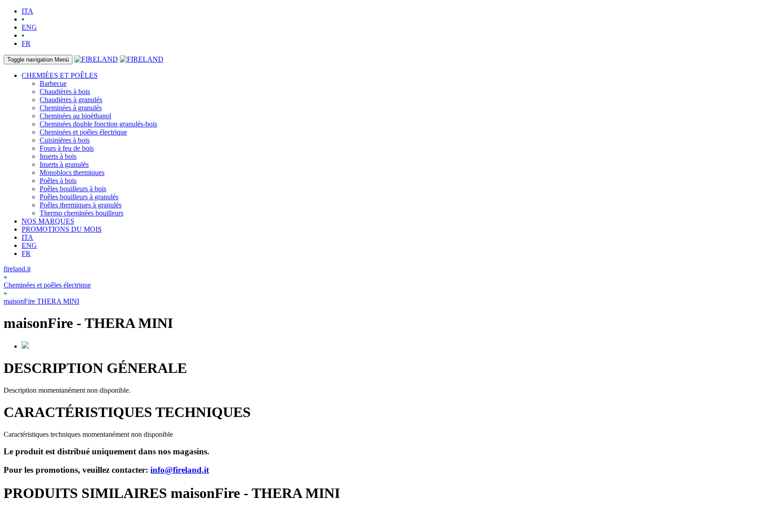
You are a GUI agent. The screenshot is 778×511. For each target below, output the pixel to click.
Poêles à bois (58, 180)
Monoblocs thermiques (72, 172)
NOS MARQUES (48, 221)
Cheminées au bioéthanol (75, 116)
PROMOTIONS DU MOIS (62, 229)
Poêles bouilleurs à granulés (79, 197)
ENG (29, 27)
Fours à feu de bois (67, 148)
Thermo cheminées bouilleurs (81, 213)
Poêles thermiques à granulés (81, 205)
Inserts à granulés (64, 164)
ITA (27, 11)
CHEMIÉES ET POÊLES (60, 75)
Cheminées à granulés (71, 108)
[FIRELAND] (96, 59)
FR (26, 43)
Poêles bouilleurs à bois (73, 189)
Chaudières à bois (65, 91)
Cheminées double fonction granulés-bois (98, 124)
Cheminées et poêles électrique (83, 132)
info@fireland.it (179, 470)
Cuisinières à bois (65, 140)
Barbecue (53, 83)
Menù (38, 59)
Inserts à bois (58, 156)
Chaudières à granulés (71, 99)
